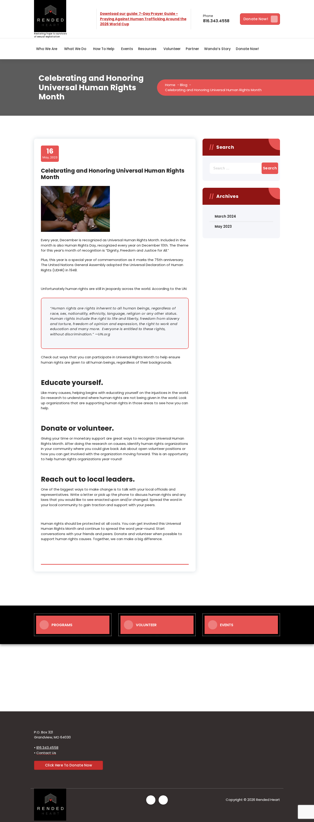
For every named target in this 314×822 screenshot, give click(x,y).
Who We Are (46, 48)
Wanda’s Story (217, 48)
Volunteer (172, 48)
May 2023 (223, 226)
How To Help (103, 48)
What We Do (75, 48)
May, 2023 (50, 153)
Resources (147, 48)
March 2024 (225, 216)
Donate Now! (255, 19)
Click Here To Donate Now (68, 765)
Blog (183, 84)
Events (127, 48)
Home (170, 84)
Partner (192, 48)
